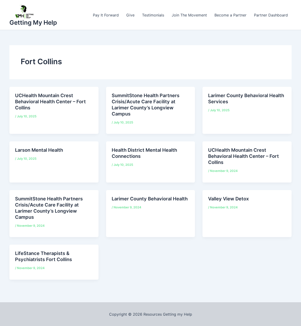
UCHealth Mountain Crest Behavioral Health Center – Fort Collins (50, 102)
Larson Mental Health (39, 150)
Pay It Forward (106, 15)
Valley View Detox (228, 199)
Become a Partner (230, 15)
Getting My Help (33, 22)
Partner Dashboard (271, 15)
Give (130, 15)
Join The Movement (189, 15)
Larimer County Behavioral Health (150, 199)
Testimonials (153, 15)
